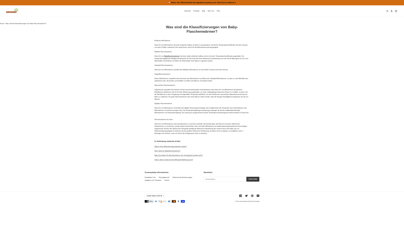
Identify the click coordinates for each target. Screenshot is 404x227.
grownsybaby (243, 201)
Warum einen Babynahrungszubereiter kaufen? (170, 146)
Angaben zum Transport (153, 180)
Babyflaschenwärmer (172, 56)
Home (2, 23)
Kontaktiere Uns (150, 177)
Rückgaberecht (164, 177)
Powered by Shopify (253, 201)
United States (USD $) (154, 196)
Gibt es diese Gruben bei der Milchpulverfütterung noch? (173, 160)
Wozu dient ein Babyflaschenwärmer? (167, 151)
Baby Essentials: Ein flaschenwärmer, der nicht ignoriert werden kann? (178, 155)
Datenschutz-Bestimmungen (182, 177)
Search (166, 180)
